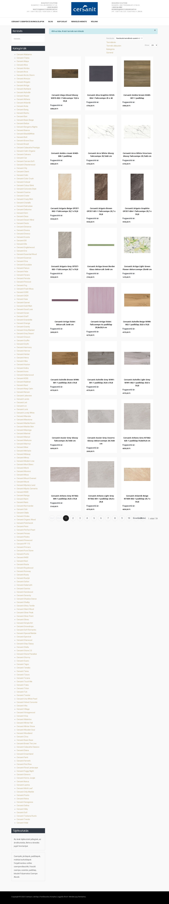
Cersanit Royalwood (25, 568)
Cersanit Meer (22, 447)
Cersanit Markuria (24, 440)
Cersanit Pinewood (24, 540)
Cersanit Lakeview (24, 396)
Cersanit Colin (22, 175)
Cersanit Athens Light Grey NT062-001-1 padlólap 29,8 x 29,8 (101, 499)
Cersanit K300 (22, 378)
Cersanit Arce (22, 72)
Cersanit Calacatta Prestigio (28, 148)
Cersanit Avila (22, 106)
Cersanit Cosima (23, 192)
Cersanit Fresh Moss (25, 289)
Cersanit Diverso (23, 234)
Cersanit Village (23, 709)
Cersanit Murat (23, 482)
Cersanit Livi (22, 406)
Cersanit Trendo (23, 819)
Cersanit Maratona (24, 420)
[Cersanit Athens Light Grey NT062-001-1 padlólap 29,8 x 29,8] (101, 474)
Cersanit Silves (23, 619)
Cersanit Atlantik (23, 103)
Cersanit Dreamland (25, 754)
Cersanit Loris (22, 409)
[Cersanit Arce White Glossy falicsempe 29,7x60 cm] (101, 131)
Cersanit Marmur (24, 444)
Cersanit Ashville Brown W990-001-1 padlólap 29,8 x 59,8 (65, 381)
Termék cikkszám (113, 46)
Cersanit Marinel (23, 433)
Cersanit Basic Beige (25, 120)
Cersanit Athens (23, 99)
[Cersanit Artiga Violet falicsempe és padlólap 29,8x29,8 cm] (101, 299)
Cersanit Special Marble (26, 633)
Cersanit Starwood (24, 640)
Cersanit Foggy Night (25, 771)
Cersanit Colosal (23, 182)
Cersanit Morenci (24, 471)
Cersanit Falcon (23, 268)
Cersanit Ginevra (23, 774)
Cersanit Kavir (22, 385)
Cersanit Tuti (22, 692)
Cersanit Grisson (23, 337)
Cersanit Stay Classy (25, 644)
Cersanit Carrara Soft (25, 161)
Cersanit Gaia (22, 299)
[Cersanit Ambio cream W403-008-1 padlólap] (65, 131)
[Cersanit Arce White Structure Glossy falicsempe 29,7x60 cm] (137, 131)
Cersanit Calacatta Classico (28, 747)
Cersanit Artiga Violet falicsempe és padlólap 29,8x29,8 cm (101, 324)
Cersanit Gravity (23, 327)
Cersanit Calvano (24, 154)
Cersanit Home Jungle (26, 778)
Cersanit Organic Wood (26, 520)
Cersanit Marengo (24, 430)
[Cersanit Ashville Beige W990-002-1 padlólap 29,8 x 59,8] (137, 299)
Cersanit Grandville (24, 320)
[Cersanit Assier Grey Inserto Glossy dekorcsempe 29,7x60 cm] (101, 415)
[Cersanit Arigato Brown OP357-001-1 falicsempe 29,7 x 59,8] (101, 186)
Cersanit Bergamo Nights (27, 127)
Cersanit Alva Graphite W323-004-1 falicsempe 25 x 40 (101, 96)
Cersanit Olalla (23, 513)
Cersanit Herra (23, 358)
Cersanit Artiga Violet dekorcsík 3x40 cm (65, 323)
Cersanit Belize (23, 123)
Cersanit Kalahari (24, 382)
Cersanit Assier (23, 96)
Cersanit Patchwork (25, 523)
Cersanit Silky (22, 809)
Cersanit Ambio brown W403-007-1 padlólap (137, 96)
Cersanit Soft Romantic (26, 630)
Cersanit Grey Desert (25, 333)
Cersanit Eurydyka (24, 265)
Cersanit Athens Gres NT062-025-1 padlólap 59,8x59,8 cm (137, 439)
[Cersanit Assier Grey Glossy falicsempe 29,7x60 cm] (65, 415)
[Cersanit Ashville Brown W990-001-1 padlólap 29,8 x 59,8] (65, 358)
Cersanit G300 (22, 292)
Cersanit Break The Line (26, 743)
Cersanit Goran (23, 313)
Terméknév (111, 42)
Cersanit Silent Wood (25, 609)
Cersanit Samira (23, 589)
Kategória (110, 49)
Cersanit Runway (24, 571)
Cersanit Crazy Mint (25, 199)
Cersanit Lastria (23, 785)
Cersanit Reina (23, 799)
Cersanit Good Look (25, 309)
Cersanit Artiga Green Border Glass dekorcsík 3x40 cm (101, 267)
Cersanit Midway (23, 454)
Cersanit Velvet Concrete (27, 702)
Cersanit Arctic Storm (26, 75)
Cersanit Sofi (22, 812)
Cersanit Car (22, 158)
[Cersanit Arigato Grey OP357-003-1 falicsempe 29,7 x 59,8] (64, 244)
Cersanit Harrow (23, 351)
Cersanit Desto (23, 223)
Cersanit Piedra (23, 537)
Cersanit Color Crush (25, 179)
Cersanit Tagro (23, 664)
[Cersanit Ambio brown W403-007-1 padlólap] (137, 73)
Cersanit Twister (23, 695)
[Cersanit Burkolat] (84, 8)
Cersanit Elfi (22, 240)
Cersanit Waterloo (24, 719)
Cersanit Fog (22, 285)
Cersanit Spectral (24, 637)
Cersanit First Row (24, 764)
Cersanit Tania (23, 671)
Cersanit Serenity (24, 595)
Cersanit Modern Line (25, 461)
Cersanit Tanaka (23, 668)
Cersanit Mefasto (24, 451)
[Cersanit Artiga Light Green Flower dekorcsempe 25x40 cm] (137, 244)
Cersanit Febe (22, 271)
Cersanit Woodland (24, 733)
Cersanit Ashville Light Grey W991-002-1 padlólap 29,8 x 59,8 (137, 382)
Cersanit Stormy (23, 657)
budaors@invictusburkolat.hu (124, 9)
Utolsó (143, 518)
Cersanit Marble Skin (25, 427)
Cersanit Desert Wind (25, 220)
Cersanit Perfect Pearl (26, 530)
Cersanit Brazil (23, 144)
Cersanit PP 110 (23, 544)
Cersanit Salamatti (24, 585)
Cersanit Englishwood (26, 247)
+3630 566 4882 (117, 7)
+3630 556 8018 (52, 7)
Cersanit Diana (23, 750)
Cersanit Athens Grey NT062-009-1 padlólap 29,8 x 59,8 (65, 497)
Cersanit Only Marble (25, 792)
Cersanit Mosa (23, 475)
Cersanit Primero (24, 547)
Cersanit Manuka (24, 416)
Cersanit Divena (23, 230)
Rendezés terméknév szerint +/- (128, 38)
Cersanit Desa (22, 216)
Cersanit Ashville (23, 92)
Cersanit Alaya (23, 61)
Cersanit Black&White (25, 134)
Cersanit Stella (23, 647)
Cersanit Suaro (23, 661)
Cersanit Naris (22, 502)
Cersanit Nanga (23, 495)
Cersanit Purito (23, 554)
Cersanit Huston (23, 364)
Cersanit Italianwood (25, 375)
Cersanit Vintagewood (26, 712)
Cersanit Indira (23, 368)
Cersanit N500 (22, 492)
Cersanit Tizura (23, 675)
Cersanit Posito (23, 795)
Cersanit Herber (23, 354)
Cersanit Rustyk (23, 578)
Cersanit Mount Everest (26, 478)
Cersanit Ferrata (23, 278)
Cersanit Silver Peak (25, 613)
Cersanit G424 (22, 296)
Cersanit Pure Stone (25, 551)
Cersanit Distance (24, 227)
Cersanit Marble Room (26, 423)
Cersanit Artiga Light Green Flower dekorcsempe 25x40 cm (137, 267)
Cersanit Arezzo (23, 79)
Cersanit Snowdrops (25, 626)
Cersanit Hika (22, 361)
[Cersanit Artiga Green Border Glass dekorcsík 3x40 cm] (101, 244)
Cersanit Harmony (24, 347)
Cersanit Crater (23, 196)
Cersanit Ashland (24, 89)
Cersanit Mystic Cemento (27, 489)
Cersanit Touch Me (24, 681)
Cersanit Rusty (23, 575)
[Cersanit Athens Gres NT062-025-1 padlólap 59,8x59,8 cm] (137, 416)
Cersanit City (22, 168)
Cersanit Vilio (22, 706)
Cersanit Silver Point (25, 616)
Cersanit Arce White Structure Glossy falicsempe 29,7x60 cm (137, 154)
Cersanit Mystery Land (26, 485)
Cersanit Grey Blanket (26, 330)
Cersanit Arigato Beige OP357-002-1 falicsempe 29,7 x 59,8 (65, 209)
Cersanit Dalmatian (25, 206)
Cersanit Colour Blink (25, 185)
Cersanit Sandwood (25, 592)
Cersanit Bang (22, 110)
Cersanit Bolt (22, 137)
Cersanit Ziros (22, 737)
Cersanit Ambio (23, 68)
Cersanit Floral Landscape (27, 768)
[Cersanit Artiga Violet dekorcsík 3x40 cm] (65, 299)
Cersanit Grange (23, 323)
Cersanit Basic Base (25, 740)
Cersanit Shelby (23, 602)
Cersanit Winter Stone (26, 726)
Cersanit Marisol (23, 437)
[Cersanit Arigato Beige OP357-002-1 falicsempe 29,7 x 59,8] (64, 186)
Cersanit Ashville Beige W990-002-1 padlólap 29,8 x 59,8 (137, 323)
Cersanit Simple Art (25, 623)
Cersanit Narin (22, 499)
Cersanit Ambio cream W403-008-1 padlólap (65, 154)
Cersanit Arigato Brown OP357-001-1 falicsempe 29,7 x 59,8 (101, 211)
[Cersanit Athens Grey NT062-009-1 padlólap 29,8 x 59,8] (65, 474)
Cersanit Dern (22, 213)
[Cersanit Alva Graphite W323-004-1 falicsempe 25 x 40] (101, 73)
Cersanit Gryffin (23, 340)
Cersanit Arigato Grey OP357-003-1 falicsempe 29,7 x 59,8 (65, 267)
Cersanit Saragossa (25, 802)
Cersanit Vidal (22, 823)
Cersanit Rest (22, 561)
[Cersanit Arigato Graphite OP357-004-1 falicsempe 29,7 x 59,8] (137, 186)
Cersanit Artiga (23, 85)
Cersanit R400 (22, 557)
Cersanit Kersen (23, 392)
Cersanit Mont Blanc (25, 464)
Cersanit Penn (22, 526)
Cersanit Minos (23, 458)
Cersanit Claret (23, 172)
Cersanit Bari (22, 116)
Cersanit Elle (22, 244)
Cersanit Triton (23, 688)
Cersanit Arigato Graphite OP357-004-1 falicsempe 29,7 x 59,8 (137, 211)
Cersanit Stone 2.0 (24, 650)
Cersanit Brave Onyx (25, 141)
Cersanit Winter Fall (25, 723)
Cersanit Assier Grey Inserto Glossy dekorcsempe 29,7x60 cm (101, 441)
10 (129, 518)
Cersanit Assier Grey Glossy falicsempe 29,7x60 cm (65, 439)
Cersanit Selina (23, 805)
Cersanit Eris (22, 251)
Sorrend (109, 53)
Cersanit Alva (22, 65)
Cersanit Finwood (24, 282)
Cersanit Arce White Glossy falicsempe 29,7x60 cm (101, 154)
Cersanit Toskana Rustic (27, 816)
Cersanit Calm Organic (26, 151)
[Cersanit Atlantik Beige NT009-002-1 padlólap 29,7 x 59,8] (137, 474)
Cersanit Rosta (23, 564)
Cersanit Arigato (23, 82)
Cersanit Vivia (22, 716)
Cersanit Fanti (22, 757)
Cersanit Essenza (24, 258)
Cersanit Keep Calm (25, 389)
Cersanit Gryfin (23, 344)
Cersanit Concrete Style (26, 189)
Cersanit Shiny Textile (26, 606)
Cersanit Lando (23, 399)
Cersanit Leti (22, 402)
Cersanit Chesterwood (26, 165)
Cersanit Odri (22, 509)
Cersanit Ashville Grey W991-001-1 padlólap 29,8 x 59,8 (101, 381)
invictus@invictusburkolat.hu (45, 9)
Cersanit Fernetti (23, 761)
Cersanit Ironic (23, 371)
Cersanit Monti (23, 468)
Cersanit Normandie (25, 506)
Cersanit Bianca (23, 130)
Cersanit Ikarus (23, 781)
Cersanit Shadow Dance (27, 599)
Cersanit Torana (23, 678)
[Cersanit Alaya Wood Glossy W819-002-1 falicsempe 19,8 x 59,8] (65, 73)
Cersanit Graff (23, 316)
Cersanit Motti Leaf (25, 788)
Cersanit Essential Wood (27, 254)
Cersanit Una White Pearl (27, 699)
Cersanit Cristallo (24, 203)
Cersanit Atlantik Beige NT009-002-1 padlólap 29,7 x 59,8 (137, 499)
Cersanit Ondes (23, 516)
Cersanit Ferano (23, 275)
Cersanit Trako (23, 685)
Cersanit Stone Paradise (27, 654)
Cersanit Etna (22, 261)
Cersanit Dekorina (24, 209)
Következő (136, 518)
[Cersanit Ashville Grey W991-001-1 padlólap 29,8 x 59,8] (101, 357)
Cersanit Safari (23, 582)
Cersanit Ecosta (23, 237)
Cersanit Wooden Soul (26, 730)
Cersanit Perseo (23, 533)
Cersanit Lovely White (25, 413)
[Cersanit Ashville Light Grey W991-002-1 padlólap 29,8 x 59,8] (137, 358)
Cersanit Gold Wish (24, 306)
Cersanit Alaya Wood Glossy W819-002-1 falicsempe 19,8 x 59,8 (65, 98)
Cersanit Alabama (24, 54)
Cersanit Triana (23, 58)
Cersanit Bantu (23, 113)
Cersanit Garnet (23, 302)
